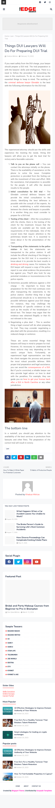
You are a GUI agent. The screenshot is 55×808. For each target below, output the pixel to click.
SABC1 (10, 643)
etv (9, 667)
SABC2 (10, 647)
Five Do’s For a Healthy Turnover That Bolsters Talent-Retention (31, 721)
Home (7, 36)
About (26, 786)
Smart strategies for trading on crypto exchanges (30, 733)
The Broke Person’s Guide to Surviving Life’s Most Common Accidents (30, 527)
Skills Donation (9, 692)
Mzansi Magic (13, 631)
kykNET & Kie (12, 674)
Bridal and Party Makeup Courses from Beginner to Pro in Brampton (27, 607)
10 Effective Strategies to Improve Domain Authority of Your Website (32, 709)
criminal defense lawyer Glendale (23, 82)
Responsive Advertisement (27, 24)
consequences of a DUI (39, 367)
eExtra (10, 663)
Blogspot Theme (18, 791)
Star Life (11, 651)
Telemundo (12, 655)
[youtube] (36, 561)
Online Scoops (8, 694)
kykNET (10, 671)
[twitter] (45, 2)
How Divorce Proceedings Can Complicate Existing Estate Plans (31, 538)
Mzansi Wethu (13, 635)
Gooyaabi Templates (44, 791)
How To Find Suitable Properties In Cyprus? (33, 774)
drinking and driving (19, 264)
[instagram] (49, 2)
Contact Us (36, 786)
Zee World (12, 659)
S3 (8, 639)
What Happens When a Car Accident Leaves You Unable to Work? (30, 514)
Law (11, 36)
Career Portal (8, 696)
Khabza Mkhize (11, 56)
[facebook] (40, 2)
